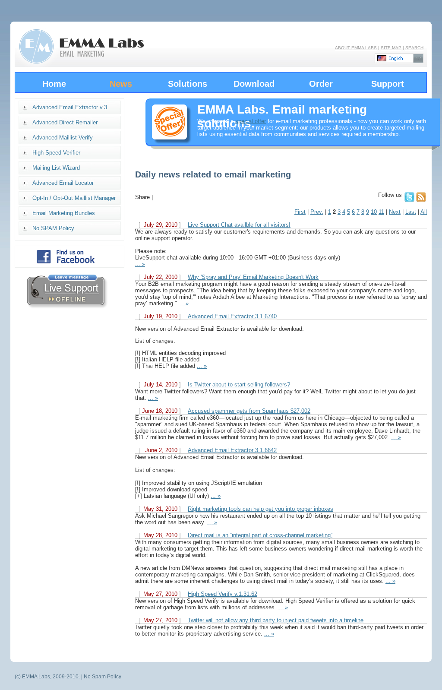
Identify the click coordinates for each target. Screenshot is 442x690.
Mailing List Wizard (56, 168)
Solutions (187, 84)
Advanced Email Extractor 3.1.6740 (232, 316)
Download (254, 84)
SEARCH (414, 47)
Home (54, 84)
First (300, 212)
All (423, 212)
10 (374, 212)
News (121, 84)
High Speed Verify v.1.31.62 (222, 594)
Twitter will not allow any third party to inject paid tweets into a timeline (275, 620)
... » (140, 264)
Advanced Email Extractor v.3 (69, 107)
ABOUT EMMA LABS (356, 47)
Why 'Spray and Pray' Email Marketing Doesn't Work (253, 277)
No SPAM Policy (53, 228)
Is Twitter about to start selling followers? (239, 384)
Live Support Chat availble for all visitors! (239, 225)
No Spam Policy (102, 677)
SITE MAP (391, 47)
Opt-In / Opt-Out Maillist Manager (74, 198)
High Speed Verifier (56, 152)
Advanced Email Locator (63, 183)
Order (321, 84)
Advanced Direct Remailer (65, 122)
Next (395, 212)
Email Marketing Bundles (63, 213)
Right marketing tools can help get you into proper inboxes (260, 509)
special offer (250, 121)
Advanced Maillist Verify (62, 137)
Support (387, 84)
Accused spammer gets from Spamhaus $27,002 (249, 411)
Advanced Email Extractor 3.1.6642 (232, 450)
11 (381, 212)
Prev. (316, 212)
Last (410, 212)
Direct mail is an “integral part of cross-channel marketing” (260, 535)
